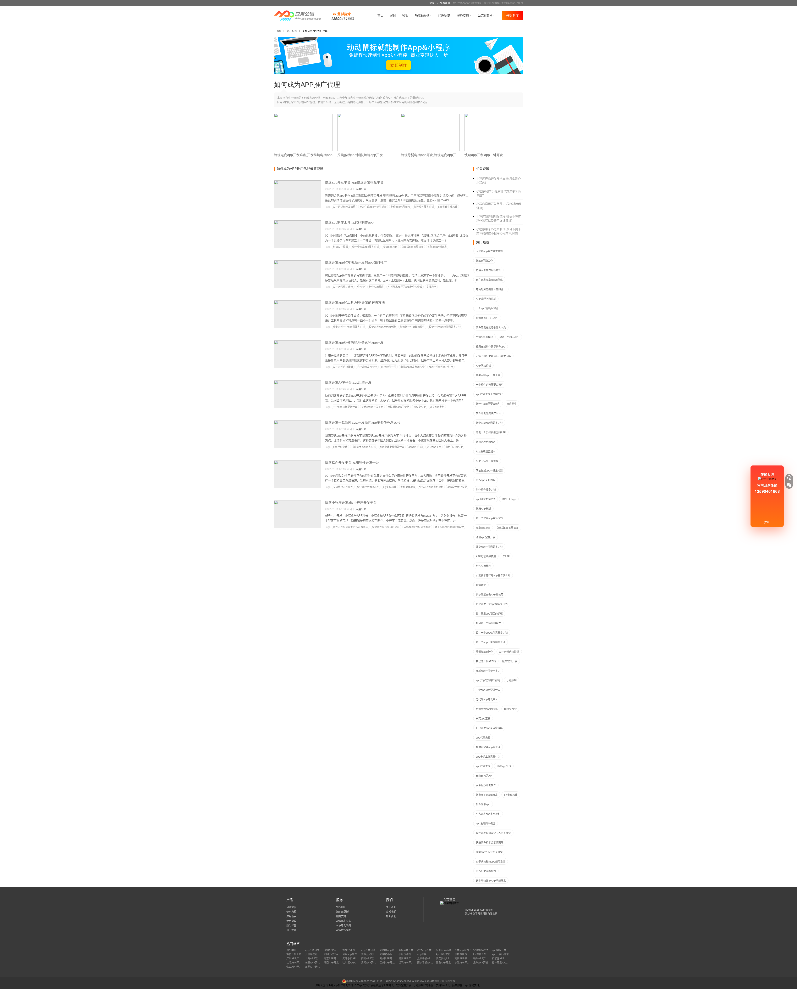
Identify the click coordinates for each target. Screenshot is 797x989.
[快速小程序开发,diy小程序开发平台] (297, 502)
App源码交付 (443, 954)
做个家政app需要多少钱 (489, 422)
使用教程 (291, 911)
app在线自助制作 (314, 950)
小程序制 (512, 680)
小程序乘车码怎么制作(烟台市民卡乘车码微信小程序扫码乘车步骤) (498, 231)
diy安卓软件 (389, 486)
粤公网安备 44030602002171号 (364, 981)
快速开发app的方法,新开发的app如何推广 (356, 262)
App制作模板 (343, 930)
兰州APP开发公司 (390, 962)
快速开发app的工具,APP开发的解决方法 (355, 302)
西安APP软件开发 (371, 958)
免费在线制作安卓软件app (490, 346)
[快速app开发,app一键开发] (494, 115)
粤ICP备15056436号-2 (398, 981)
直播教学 (431, 286)
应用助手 (291, 916)
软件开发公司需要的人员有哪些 (350, 527)
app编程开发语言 (501, 950)
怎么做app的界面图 (412, 246)
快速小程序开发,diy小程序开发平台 (351, 502)
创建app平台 (434, 446)
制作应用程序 (376, 286)
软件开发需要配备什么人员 (491, 327)
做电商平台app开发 (368, 486)
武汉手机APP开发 (446, 958)
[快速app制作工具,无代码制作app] (297, 222)
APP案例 (291, 950)
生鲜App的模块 (484, 337)
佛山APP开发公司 (296, 966)
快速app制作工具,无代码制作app (349, 222)
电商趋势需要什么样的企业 (491, 289)
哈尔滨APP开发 (351, 962)
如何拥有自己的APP (487, 318)
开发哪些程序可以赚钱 (317, 954)
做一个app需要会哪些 (488, 403)
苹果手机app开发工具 (488, 375)
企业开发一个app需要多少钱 (349, 326)
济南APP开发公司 (408, 958)
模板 (405, 15)
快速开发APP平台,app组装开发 (348, 382)
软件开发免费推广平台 (488, 413)
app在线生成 (415, 446)
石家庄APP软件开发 (503, 958)
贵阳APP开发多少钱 (372, 962)
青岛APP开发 (443, 962)
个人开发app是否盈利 (431, 486)
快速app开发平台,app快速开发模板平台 (354, 182)
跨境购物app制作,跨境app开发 (360, 155)
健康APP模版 (340, 246)
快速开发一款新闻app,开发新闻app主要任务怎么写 (362, 422)
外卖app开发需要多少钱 (489, 546)
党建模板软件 (480, 950)
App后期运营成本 (485, 451)
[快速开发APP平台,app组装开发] (297, 382)
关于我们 (391, 907)
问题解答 (291, 907)
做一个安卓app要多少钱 (365, 246)
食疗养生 (512, 403)
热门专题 (291, 930)
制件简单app (408, 486)
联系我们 (391, 911)
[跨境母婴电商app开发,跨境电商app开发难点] (430, 115)
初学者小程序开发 (390, 954)
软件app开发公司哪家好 (430, 950)
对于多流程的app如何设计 (449, 527)
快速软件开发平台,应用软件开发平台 (352, 462)
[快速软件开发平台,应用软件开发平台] (297, 462)
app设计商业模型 (457, 486)
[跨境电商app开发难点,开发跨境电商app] (303, 115)
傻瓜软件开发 (405, 950)
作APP (361, 286)
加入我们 (391, 916)
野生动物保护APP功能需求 (491, 880)
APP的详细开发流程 (344, 206)
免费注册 (445, 3)
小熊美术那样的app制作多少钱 (405, 286)
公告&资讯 (485, 15)
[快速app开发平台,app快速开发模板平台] (297, 182)
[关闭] (767, 522)
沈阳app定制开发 (437, 246)
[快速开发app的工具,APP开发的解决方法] (297, 302)
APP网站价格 (483, 365)
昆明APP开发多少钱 (409, 962)
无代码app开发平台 (372, 406)
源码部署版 (342, 911)
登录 (431, 3)
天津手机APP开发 (352, 958)
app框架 (422, 954)
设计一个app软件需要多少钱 (445, 326)
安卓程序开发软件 (343, 486)
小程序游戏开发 (407, 954)
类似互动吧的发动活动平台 (376, 954)
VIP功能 (340, 907)
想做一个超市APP (509, 337)
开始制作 (512, 15)
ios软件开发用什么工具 (486, 954)
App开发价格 (343, 920)
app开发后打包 (500, 954)
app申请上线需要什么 (392, 446)
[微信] (789, 485)
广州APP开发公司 (296, 958)
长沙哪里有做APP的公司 (489, 594)
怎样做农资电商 (463, 954)
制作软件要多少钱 (424, 206)
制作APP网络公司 (486, 871)
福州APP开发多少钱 (484, 958)
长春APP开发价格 (315, 962)
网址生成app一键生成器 (373, 206)
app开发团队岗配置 (372, 950)
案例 (393, 15)
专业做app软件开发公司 (489, 251)
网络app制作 (349, 954)
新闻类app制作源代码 (392, 950)
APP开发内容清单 (343, 366)
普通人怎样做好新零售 (488, 270)
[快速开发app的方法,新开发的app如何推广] (297, 262)
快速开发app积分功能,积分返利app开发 (354, 342)
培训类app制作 (484, 651)
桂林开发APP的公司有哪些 (507, 962)
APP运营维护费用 (343, 286)
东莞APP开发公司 (315, 966)
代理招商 (444, 15)
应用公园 (361, 189)
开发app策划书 (463, 950)
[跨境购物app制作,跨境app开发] (366, 115)
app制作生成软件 (447, 206)
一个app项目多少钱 (487, 308)
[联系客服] (789, 477)
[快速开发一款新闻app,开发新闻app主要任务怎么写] (297, 422)
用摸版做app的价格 (398, 406)
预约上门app (509, 499)
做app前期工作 (484, 260)
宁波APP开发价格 (464, 962)
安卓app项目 (390, 246)
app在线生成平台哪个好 (489, 394)
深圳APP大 (330, 950)
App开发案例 (343, 925)
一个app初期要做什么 (345, 406)
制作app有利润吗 (400, 206)
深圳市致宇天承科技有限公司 (481, 913)
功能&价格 (422, 15)
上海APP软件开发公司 (317, 958)
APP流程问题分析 (486, 298)
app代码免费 (340, 446)
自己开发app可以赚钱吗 (489, 728)
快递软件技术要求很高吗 (386, 527)
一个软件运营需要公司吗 (489, 384)
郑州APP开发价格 (390, 958)
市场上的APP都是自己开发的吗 (493, 356)
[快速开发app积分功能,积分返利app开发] (297, 342)
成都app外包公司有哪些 (417, 527)
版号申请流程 (443, 950)
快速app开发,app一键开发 (484, 155)
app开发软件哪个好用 (441, 366)
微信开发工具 (293, 954)
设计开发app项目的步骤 (382, 326)
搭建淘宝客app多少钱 (364, 446)
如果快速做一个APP (353, 950)
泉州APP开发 (480, 962)
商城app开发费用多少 (412, 366)
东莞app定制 (437, 406)
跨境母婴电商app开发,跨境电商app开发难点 (433, 155)
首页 (380, 15)
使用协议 (291, 920)
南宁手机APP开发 (427, 962)
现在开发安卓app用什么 (489, 279)
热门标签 (292, 31)
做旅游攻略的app (485, 441)
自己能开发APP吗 (367, 366)
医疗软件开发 (388, 366)
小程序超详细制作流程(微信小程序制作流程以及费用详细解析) (498, 218)
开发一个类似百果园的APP (491, 432)
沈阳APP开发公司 (296, 962)
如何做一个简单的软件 (412, 326)
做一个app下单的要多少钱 (490, 642)
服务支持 (463, 15)
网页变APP (419, 406)
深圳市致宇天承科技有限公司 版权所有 (433, 981)
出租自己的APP (454, 446)
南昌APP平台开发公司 (467, 958)
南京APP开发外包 (334, 958)
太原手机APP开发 (427, 958)
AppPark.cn (486, 909)
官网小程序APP (332, 954)
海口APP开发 (331, 962)
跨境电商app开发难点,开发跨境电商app (303, 155)
